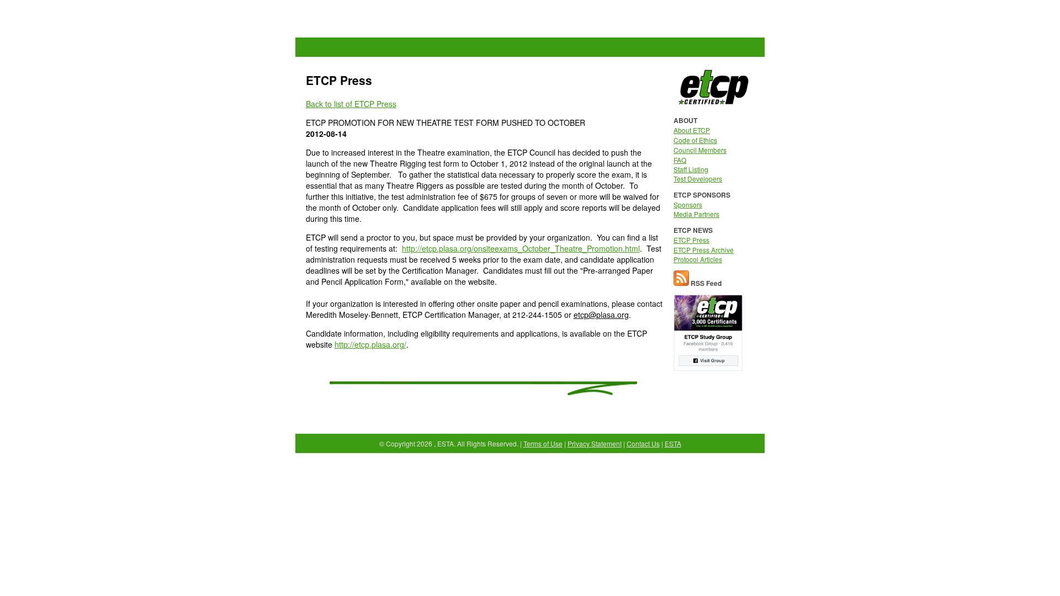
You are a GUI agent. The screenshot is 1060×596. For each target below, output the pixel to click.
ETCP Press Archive (704, 249)
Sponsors (688, 204)
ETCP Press (691, 239)
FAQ (680, 159)
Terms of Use (543, 443)
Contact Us (643, 443)
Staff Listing (691, 169)
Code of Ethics (695, 140)
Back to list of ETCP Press (351, 103)
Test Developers (698, 178)
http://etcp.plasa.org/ (370, 344)
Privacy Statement (595, 443)
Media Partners (696, 214)
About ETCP (692, 130)
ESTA (673, 443)
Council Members (700, 150)
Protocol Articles (698, 259)
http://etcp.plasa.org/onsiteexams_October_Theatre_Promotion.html (521, 248)
